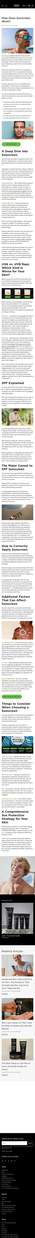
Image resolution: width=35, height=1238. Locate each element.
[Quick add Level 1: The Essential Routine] (4, 931)
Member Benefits (6, 1201)
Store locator (5, 1184)
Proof (3, 1199)
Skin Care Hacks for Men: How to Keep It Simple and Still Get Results (17, 1025)
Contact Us (5, 1170)
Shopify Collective (6, 1186)
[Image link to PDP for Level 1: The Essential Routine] (17, 918)
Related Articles (12, 951)
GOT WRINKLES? (11, 144)
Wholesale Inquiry (6, 1182)
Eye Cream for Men (7, 1211)
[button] (6, 6)
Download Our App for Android (10, 1237)
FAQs (3, 1172)
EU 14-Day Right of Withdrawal (10, 1188)
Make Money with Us (7, 1178)
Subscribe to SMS (7, 1151)
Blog (3, 1203)
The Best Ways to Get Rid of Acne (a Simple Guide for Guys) (16, 1066)
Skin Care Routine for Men (9, 1205)
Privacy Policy (28, 1146)
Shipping (4, 1176)
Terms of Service (5, 1147)
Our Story (4, 1197)
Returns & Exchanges (7, 1174)
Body (3, 1227)
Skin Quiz (4, 1233)
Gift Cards (4, 1231)
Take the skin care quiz (11, 696)
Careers (4, 1213)
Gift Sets (4, 1229)
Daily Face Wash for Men (8, 1209)
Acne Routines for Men (8, 1207)
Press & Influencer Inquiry (9, 1180)
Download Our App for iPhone (10, 1235)
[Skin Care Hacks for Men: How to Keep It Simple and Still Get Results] (17, 1009)
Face (3, 1225)
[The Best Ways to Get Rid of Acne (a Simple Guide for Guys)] (17, 1049)
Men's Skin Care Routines (9, 1223)
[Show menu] (2, 6)
